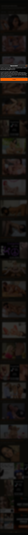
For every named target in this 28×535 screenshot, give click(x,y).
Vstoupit (14, 79)
